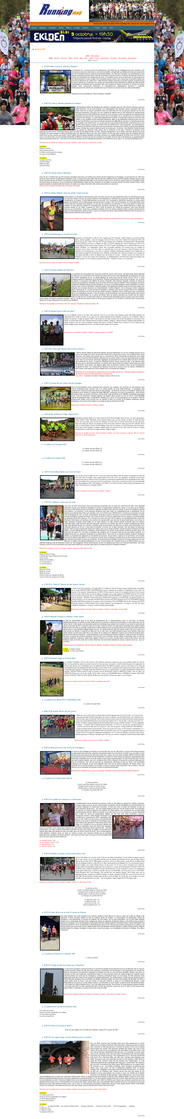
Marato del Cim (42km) (47, 560)
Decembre (95, 56)
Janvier (57, 58)
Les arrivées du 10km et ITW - (70, 1106)
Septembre (105, 58)
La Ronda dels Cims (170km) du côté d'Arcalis (53, 556)
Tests (111, 28)
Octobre (114, 58)
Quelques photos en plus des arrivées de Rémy (92, 788)
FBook (69, 28)
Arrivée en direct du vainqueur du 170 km (52, 577)
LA (126, 218)
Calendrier (52, 28)
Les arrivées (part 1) (45, 562)
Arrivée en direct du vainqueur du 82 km (52, 575)
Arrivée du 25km (45, 165)
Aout (97, 58)
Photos (61, 28)
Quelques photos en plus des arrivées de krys (92, 786)
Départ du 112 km (45, 571)
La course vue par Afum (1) (92, 448)
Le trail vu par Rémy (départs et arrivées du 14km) (92, 784)
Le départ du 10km (53, 1106)
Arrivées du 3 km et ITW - (104, 1106)
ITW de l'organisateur (120, 1106)
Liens (105, 28)
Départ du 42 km (45, 573)
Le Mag (76, 28)
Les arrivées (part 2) (45, 563)
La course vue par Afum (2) (92, 451)
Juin (85, 58)
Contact (97, 28)
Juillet (91, 58)
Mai (80, 58)
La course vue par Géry (92, 704)
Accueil (34, 28)
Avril (76, 58)
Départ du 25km (44, 164)
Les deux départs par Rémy (48, 1014)
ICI (118, 218)
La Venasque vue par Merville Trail (91, 790)
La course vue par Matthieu (48, 154)
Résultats (43, 28)
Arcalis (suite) (44, 558)
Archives (85, 28)
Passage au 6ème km (87, 1106)
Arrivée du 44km (45, 162)
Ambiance (132, 1106)
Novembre (122, 58)
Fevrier (64, 58)
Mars (70, 58)
